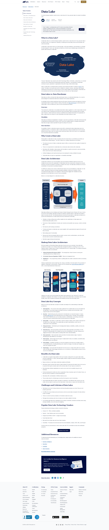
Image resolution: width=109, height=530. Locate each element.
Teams (52, 489)
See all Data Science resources (48, 451)
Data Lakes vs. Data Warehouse (29, 15)
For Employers (53, 498)
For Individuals (44, 489)
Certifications (32, 1)
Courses (33, 512)
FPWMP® (34, 499)
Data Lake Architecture (27, 19)
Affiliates (24, 507)
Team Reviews (53, 502)
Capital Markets (63, 495)
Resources (44, 1)
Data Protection (46, 448)
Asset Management (63, 502)
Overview (24, 489)
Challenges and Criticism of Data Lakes (29, 29)
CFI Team (48, 20)
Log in (78, 1)
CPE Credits (25, 501)
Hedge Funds (62, 504)
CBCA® (33, 495)
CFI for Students (26, 499)
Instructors (25, 491)
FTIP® (33, 501)
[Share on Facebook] (55, 478)
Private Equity (62, 506)
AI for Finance (50, 1)
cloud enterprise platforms (77, 264)
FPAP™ (33, 491)
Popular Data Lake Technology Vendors (29, 32)
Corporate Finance (54, 491)
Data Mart (45, 444)
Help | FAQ (71, 489)
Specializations (35, 510)
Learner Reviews (26, 503)
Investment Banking (63, 493)
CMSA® (33, 493)
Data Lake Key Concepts (28, 24)
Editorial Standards (26, 497)
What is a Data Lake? (27, 13)
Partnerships (25, 505)
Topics (33, 508)
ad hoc (80, 86)
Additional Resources (27, 35)
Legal (70, 491)
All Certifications (35, 503)
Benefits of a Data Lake (27, 26)
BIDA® (33, 497)
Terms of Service (80, 524)
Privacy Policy (67, 524)
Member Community (82, 489)
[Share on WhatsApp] (61, 478)
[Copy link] (63, 478)
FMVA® (33, 489)
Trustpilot (43, 515)
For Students (43, 491)
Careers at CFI (25, 495)
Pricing (67, 1)
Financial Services (54, 493)
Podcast (80, 495)
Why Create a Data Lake (28, 17)
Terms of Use (73, 524)
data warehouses (72, 102)
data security (50, 315)
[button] (75, 1)
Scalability (45, 446)
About (63, 1)
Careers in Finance (63, 489)
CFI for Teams (57, 1)
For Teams (43, 493)
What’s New (81, 491)
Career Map (62, 511)
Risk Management (63, 500)
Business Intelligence (47, 441)
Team (24, 493)
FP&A (61, 491)
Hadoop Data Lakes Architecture (29, 22)
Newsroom (25, 509)
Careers (38, 1)
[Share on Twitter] (58, 478)
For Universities (53, 500)
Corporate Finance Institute (26, 2)
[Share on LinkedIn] (52, 478)
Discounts (43, 495)
